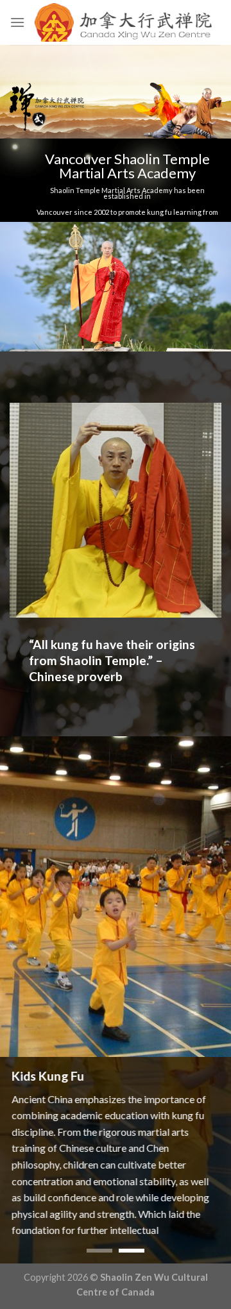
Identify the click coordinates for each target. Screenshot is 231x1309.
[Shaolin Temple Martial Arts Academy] (123, 22)
